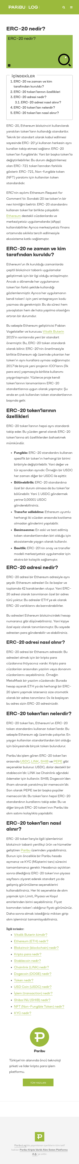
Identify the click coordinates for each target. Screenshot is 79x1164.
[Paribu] (39, 1137)
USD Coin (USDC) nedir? (33, 986)
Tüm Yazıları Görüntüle (38, 1084)
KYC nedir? (22, 1013)
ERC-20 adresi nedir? (30, 97)
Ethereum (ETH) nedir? (31, 941)
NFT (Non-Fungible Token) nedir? (39, 1006)
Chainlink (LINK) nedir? (31, 967)
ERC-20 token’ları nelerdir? (34, 107)
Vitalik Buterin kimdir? (30, 934)
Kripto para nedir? (27, 954)
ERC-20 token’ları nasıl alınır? (36, 113)
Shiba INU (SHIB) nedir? (32, 1000)
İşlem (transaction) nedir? (33, 993)
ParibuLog (20, 1145)
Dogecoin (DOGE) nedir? (32, 973)
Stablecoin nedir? (27, 960)
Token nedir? (23, 980)
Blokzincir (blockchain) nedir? (36, 947)
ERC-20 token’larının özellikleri (37, 91)
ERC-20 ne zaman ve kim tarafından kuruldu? (33, 84)
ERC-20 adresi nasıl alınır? (41, 102)
